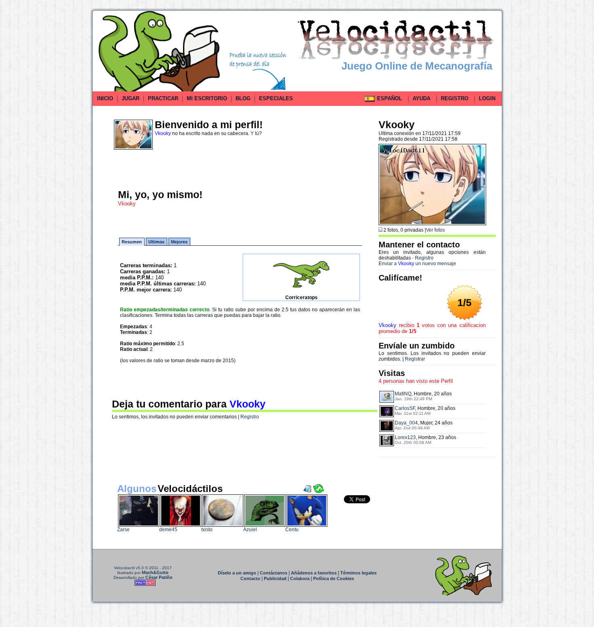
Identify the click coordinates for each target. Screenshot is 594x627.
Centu (292, 529)
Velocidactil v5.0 (129, 568)
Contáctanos (273, 572)
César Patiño (159, 577)
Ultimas (156, 241)
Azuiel (250, 529)
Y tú (255, 133)
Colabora (300, 578)
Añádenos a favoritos (314, 572)
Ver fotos (435, 230)
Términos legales (358, 572)
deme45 (168, 529)
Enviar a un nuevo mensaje (417, 263)
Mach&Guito (155, 572)
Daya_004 (406, 423)
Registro (249, 417)
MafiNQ (403, 394)
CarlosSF (405, 408)
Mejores (179, 241)
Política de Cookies (333, 578)
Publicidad (275, 578)
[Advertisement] (56, 131)
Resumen (132, 241)
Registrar (415, 359)
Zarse (123, 529)
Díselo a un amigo (237, 572)
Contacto (250, 578)
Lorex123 (405, 437)
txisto (207, 529)
